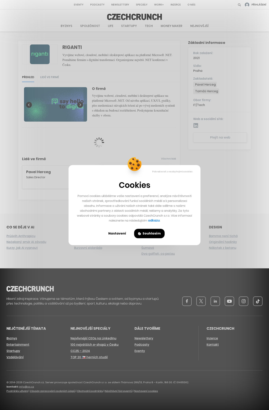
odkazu (154, 220)
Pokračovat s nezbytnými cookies (172, 171)
